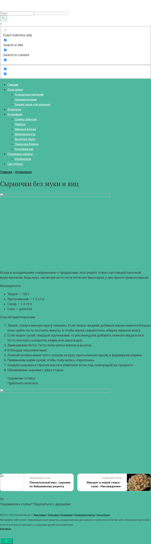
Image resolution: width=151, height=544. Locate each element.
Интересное (23, 159)
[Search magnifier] (3, 18)
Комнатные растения (29, 94)
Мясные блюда (25, 129)
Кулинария (14, 114)
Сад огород (15, 164)
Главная (12, 84)
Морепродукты (25, 134)
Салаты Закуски (26, 119)
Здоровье (14, 109)
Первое (20, 124)
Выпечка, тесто (25, 139)
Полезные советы (20, 154)
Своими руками (25, 99)
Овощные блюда (26, 144)
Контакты (5, 528)
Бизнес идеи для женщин (32, 104)
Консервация (24, 149)
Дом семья (15, 89)
